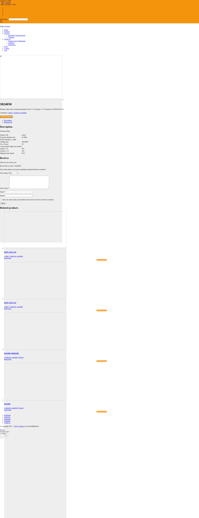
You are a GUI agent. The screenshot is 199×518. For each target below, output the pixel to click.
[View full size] (63, 99)
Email (2, 196)
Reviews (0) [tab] (8, 122)
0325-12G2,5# (10, 252)
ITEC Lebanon (19, 426)
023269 (7, 404)
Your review (4, 188)
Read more (7, 258)
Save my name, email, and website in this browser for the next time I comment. (28, 200)
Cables (10, 113)
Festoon (21, 357)
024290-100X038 (11, 353)
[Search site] (1, 22)
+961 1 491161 (6, 3)
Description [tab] (8, 120)
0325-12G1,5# (10, 303)
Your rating (4, 173)
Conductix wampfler (20, 113)
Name (2, 192)
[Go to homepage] (5, 26)
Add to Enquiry (6, 117)
